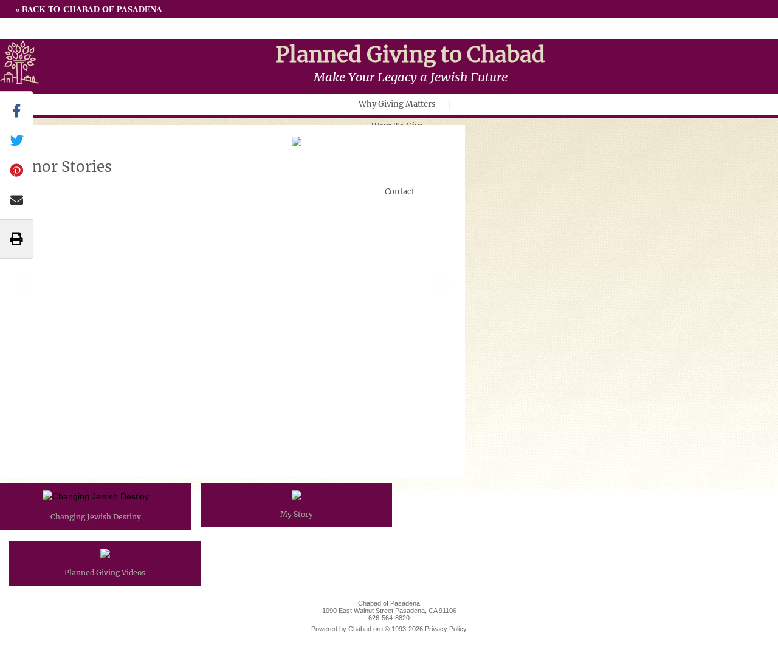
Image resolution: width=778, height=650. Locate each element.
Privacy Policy (446, 628)
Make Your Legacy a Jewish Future (411, 76)
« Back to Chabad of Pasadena (88, 8)
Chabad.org (365, 628)
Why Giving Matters (397, 104)
